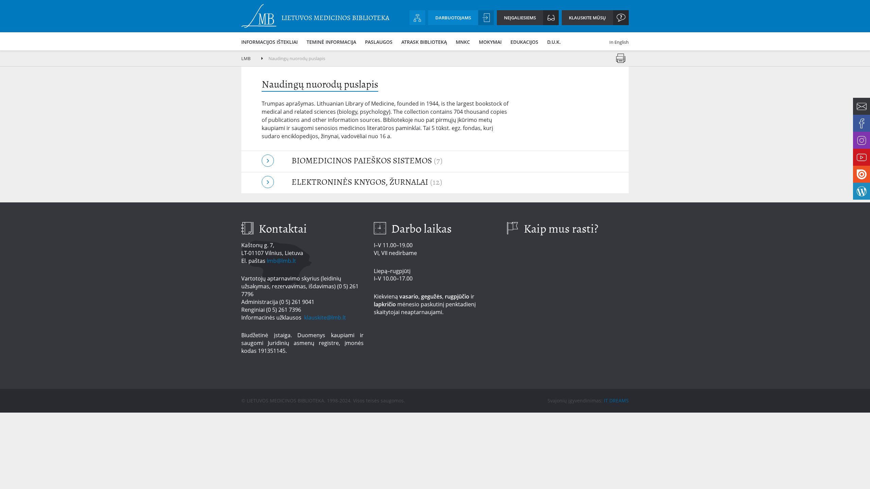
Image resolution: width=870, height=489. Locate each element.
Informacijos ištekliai (269, 42)
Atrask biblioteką (424, 42)
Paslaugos (379, 42)
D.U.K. (554, 42)
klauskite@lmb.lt (325, 317)
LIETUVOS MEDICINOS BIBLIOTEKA (335, 17)
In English (619, 42)
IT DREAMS (616, 400)
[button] (435, 161)
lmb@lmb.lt (281, 261)
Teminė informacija (331, 42)
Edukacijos (524, 42)
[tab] (435, 161)
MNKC (463, 42)
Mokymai (490, 42)
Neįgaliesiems (520, 18)
